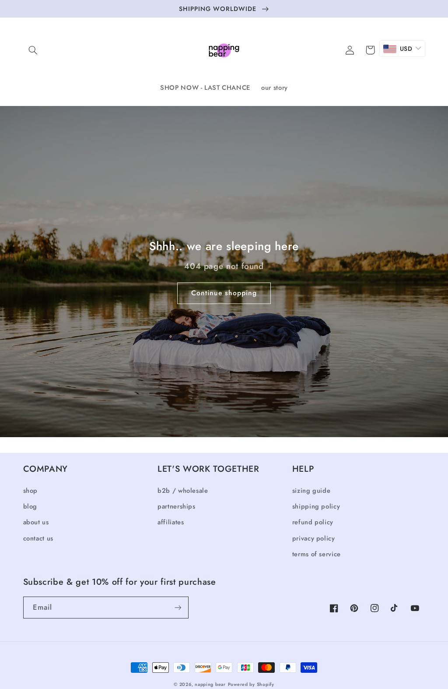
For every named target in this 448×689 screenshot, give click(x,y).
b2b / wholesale (183, 490)
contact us (38, 538)
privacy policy (313, 538)
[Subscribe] (178, 607)
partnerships (177, 506)
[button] (33, 50)
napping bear (210, 684)
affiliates (171, 522)
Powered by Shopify (251, 684)
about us (36, 522)
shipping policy (316, 506)
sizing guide (311, 490)
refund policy (312, 522)
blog (30, 506)
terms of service (316, 554)
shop (30, 490)
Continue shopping (224, 293)
